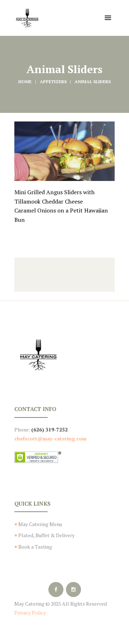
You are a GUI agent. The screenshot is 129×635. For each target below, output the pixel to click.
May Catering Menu (40, 524)
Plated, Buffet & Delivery (46, 535)
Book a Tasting (35, 546)
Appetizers (53, 81)
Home (25, 81)
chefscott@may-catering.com (50, 438)
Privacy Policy (30, 612)
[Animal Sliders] (64, 151)
